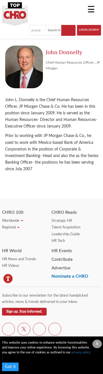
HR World (12, 251)
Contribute (62, 259)
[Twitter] (24, 330)
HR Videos (10, 266)
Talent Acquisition (66, 227)
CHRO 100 (12, 212)
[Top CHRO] (15, 12)
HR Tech (58, 241)
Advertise (61, 268)
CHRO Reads (64, 212)
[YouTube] (39, 330)
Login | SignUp (89, 30)
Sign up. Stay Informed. (24, 311)
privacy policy (81, 352)
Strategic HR (62, 221)
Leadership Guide (66, 234)
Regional (9, 227)
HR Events (62, 251)
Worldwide (11, 221)
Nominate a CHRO (70, 276)
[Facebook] (8, 330)
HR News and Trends (19, 259)
